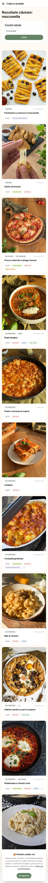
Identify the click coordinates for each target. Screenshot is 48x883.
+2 (19, 705)
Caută (24, 37)
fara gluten (10, 269)
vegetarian (17, 192)
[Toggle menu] (3, 3)
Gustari (8, 109)
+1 (24, 567)
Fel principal (21, 256)
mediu (8, 490)
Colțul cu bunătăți (15, 3)
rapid (24, 343)
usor (7, 118)
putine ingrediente (20, 118)
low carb (33, 343)
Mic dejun (9, 256)
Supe (20, 333)
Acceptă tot (24, 876)
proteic (28, 192)
